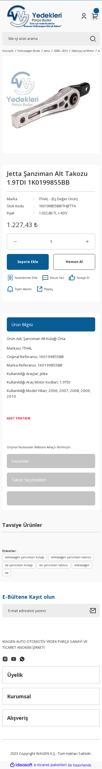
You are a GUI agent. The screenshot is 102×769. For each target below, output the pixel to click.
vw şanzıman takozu (53, 565)
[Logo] (34, 16)
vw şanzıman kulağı (19, 565)
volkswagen (82, 565)
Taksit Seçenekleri (28, 479)
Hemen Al (74, 261)
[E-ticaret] (50, 765)
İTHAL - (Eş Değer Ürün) (58, 198)
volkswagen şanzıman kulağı (24, 557)
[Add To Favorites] (22, 277)
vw (6, 573)
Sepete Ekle (27, 261)
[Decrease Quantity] (15, 241)
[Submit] (95, 610)
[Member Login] (83, 16)
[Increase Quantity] (87, 241)
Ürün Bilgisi (22, 324)
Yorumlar (20, 461)
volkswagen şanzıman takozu (71, 557)
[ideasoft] (21, 765)
